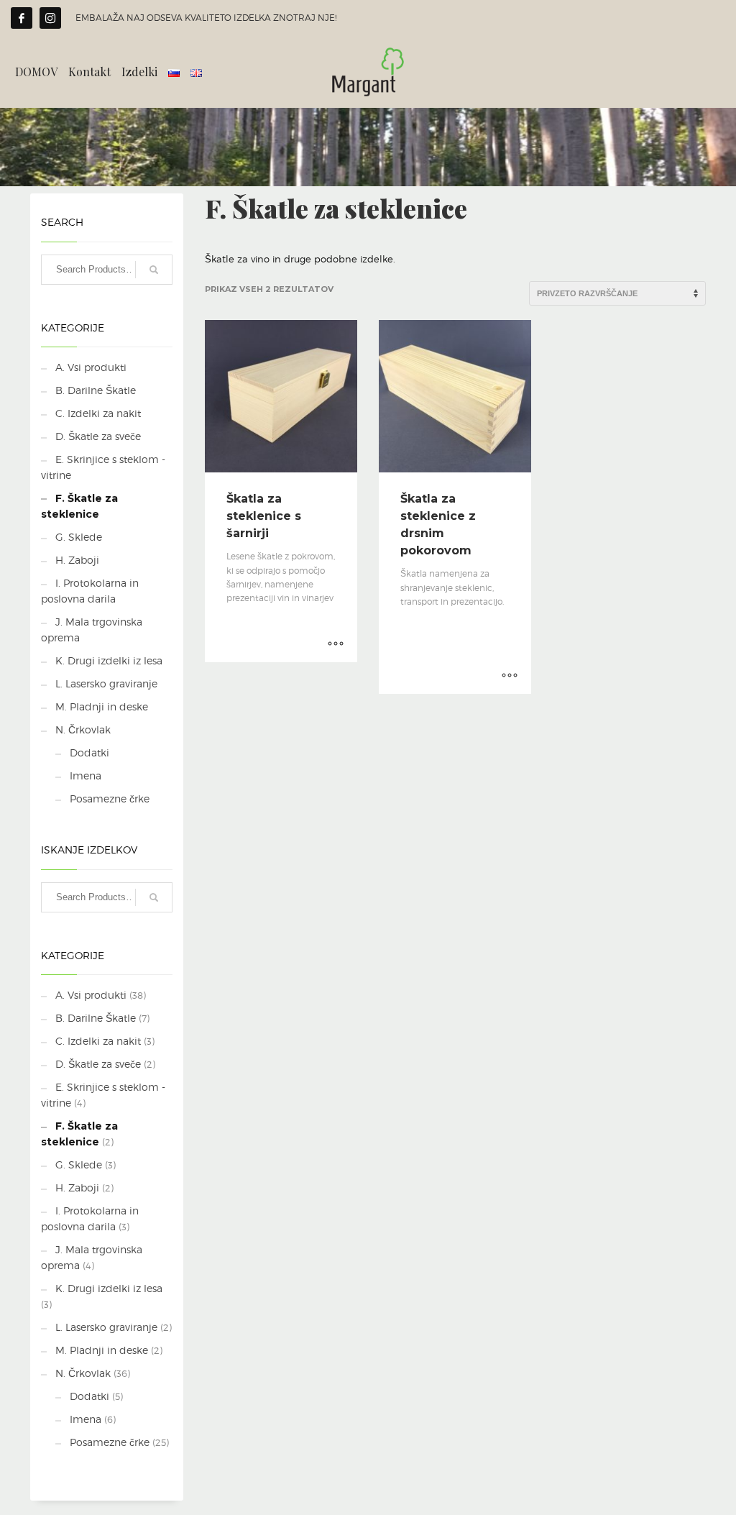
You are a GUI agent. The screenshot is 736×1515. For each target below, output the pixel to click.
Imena (85, 775)
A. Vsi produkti (90, 367)
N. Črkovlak (83, 729)
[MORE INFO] (335, 644)
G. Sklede (78, 537)
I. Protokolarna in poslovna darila (90, 591)
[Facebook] (21, 18)
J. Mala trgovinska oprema (91, 629)
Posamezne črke (110, 798)
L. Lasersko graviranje (106, 683)
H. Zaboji (77, 560)
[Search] (153, 270)
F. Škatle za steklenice (79, 506)
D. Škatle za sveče (98, 436)
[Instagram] (50, 18)
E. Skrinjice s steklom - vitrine (103, 467)
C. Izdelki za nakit (98, 413)
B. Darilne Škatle (95, 390)
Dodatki (89, 752)
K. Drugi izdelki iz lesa (108, 660)
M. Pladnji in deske (101, 706)
